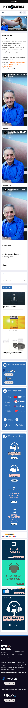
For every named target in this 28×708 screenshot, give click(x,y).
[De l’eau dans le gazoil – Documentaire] (14, 298)
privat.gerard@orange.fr (11, 68)
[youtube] (16, 1)
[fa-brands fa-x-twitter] (14, 1)
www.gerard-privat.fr (14, 64)
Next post (5, 278)
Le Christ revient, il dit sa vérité (11, 330)
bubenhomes (5, 39)
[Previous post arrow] (24, 275)
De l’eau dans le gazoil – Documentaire (9, 307)
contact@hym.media (19, 651)
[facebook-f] (12, 1)
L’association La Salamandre (8, 662)
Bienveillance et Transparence (9, 281)
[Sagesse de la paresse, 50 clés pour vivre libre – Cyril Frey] (14, 344)
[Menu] (3, 12)
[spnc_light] (24, 12)
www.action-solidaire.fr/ (7, 66)
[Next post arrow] (24, 281)
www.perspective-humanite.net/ (18, 62)
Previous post (6, 273)
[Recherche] (21, 12)
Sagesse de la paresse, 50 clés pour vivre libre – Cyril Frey (12, 353)
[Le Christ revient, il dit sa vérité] (14, 322)
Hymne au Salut (6, 276)
